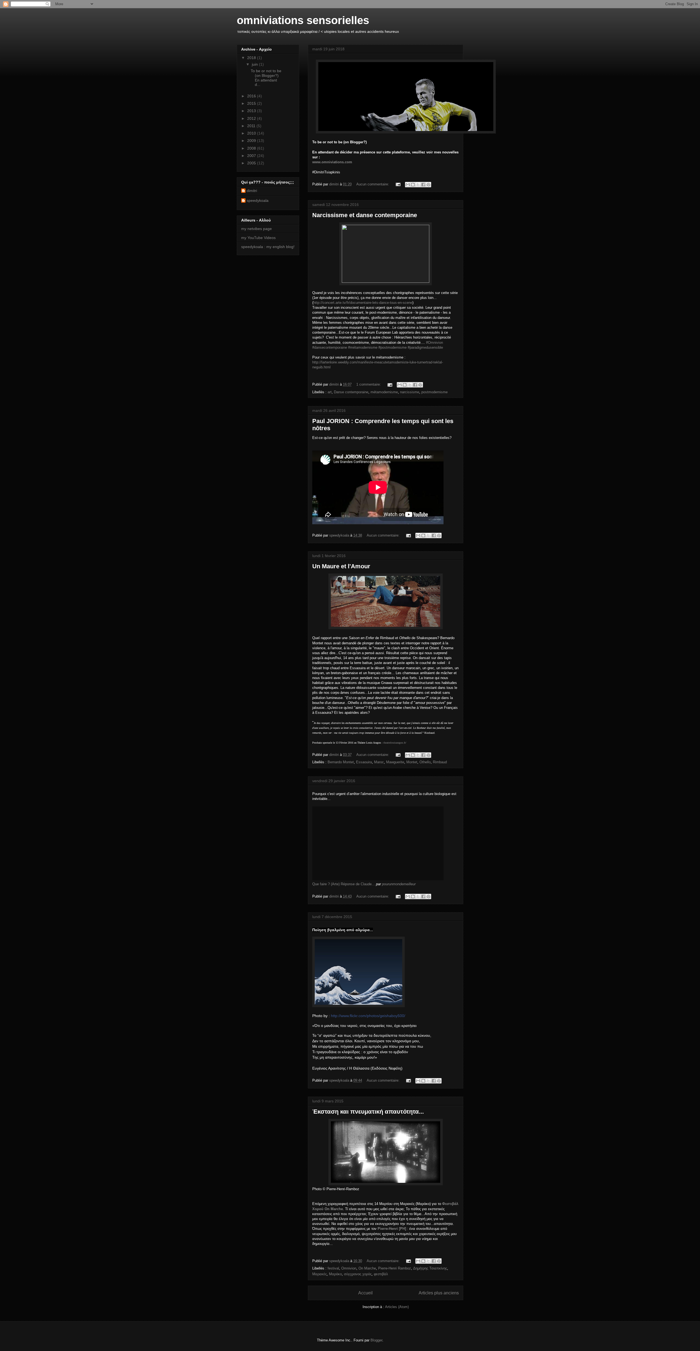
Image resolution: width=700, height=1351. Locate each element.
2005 (252, 163)
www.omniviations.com (332, 162)
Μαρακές (319, 1274)
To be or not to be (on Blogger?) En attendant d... (266, 78)
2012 (252, 118)
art (330, 392)
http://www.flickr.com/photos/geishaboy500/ (368, 1016)
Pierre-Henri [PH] (392, 1229)
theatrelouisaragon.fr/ (394, 742)
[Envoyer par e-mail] (407, 184)
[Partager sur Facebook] (423, 184)
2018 (252, 58)
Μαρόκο (335, 1274)
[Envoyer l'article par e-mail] (398, 184)
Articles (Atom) (397, 1307)
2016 (252, 96)
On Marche (367, 1268)
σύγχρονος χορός (358, 1274)
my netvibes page (256, 228)
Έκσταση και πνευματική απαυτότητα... (368, 1111)
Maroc (379, 762)
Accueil (365, 1293)
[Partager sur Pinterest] (428, 184)
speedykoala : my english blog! (267, 246)
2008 (252, 148)
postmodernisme (434, 392)
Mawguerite (395, 762)
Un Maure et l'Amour (341, 566)
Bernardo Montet (341, 762)
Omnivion (348, 1268)
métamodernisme (384, 392)
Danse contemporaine (351, 392)
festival (333, 1268)
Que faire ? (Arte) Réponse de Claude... (343, 884)
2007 (252, 155)
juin (255, 64)
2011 (251, 126)
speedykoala (258, 200)
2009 (252, 140)
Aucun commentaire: (373, 184)
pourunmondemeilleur (399, 884)
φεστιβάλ (381, 1274)
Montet (411, 762)
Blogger (376, 1340)
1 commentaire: (369, 384)
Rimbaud (440, 762)
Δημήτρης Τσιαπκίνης (430, 1268)
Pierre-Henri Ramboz (394, 1268)
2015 (252, 103)
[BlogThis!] (413, 184)
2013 (252, 111)
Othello (425, 762)
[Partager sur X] (418, 184)
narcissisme (409, 392)
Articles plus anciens (439, 1293)
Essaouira (364, 762)
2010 (252, 133)
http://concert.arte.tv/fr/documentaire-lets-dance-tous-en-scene (362, 303)
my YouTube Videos (258, 237)
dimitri (252, 190)
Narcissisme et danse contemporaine (364, 215)
